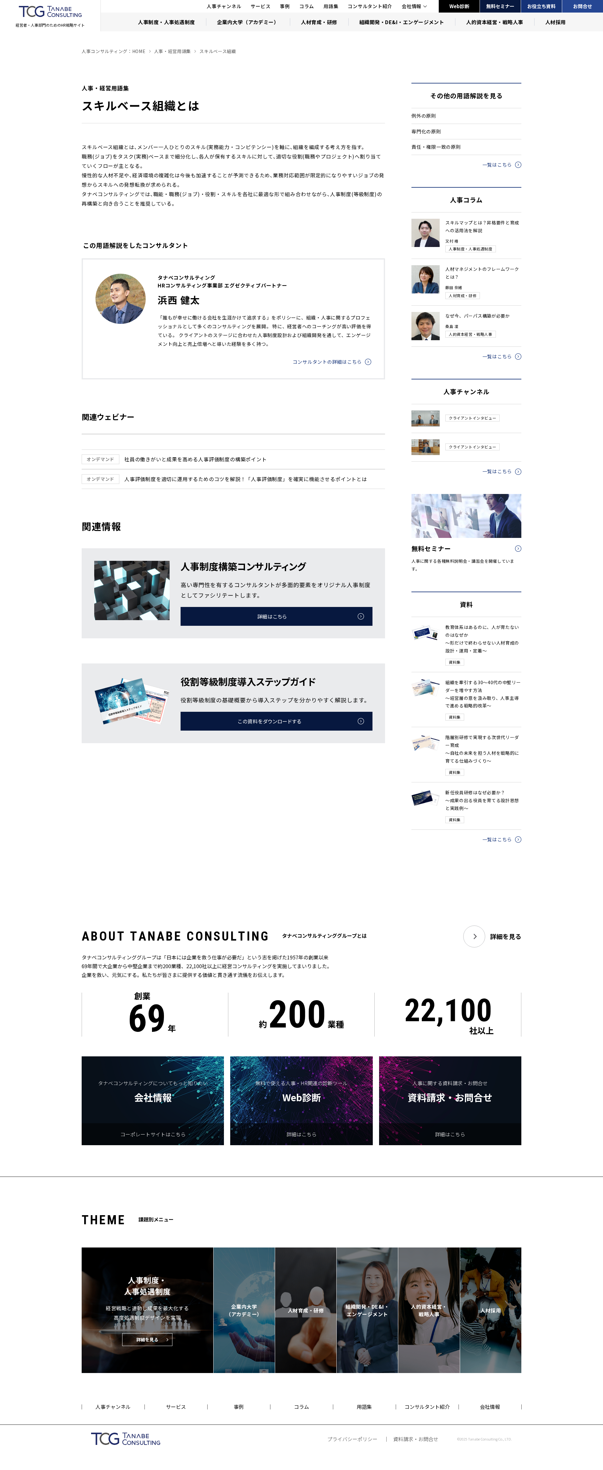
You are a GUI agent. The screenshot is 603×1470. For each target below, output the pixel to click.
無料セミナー (500, 6)
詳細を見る (505, 936)
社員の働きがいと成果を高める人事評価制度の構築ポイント (177, 459)
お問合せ (582, 6)
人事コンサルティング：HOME (114, 51)
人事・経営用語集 (172, 51)
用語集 (330, 6)
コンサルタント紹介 (370, 6)
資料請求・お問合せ (415, 1439)
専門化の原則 (426, 131)
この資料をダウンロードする (269, 721)
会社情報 (411, 6)
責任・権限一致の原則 (436, 146)
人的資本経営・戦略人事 (494, 22)
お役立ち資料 (541, 6)
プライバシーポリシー (352, 1439)
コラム (306, 6)
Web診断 (459, 6)
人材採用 (555, 22)
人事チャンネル (224, 6)
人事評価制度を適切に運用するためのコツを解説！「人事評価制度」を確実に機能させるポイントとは (227, 479)
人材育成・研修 (319, 22)
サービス (260, 6)
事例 (285, 6)
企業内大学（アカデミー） (248, 22)
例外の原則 (423, 115)
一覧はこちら (497, 164)
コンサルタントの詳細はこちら (327, 361)
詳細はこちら (272, 616)
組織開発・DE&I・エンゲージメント (401, 22)
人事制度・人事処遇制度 (166, 22)
